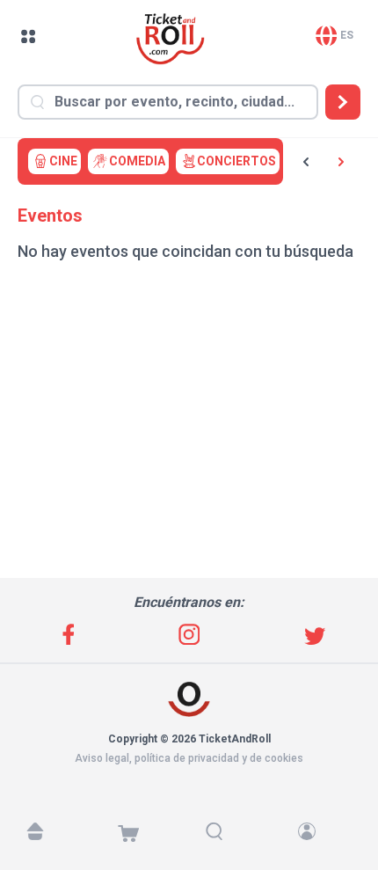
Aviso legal (102, 758)
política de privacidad (186, 758)
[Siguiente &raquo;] (341, 162)
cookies (284, 758)
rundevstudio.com (199, 774)
